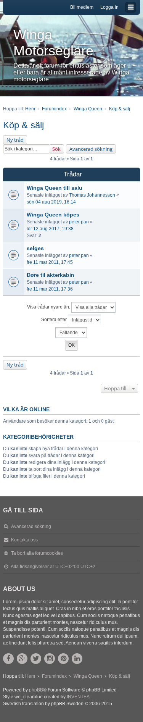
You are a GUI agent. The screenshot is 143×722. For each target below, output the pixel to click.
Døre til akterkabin (50, 275)
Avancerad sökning (90, 148)
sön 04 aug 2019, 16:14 (51, 202)
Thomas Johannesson (92, 195)
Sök (56, 148)
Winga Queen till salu (54, 188)
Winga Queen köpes (53, 215)
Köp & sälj (23, 125)
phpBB (36, 690)
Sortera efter (54, 320)
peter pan (79, 222)
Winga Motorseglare (53, 42)
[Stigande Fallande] (71, 332)
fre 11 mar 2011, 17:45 (50, 262)
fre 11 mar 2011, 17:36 (50, 289)
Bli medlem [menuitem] (81, 7)
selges (35, 248)
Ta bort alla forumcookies (37, 553)
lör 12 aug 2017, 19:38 (50, 228)
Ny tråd (15, 139)
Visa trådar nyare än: (49, 307)
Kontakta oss (24, 540)
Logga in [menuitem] (109, 7)
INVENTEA (78, 696)
